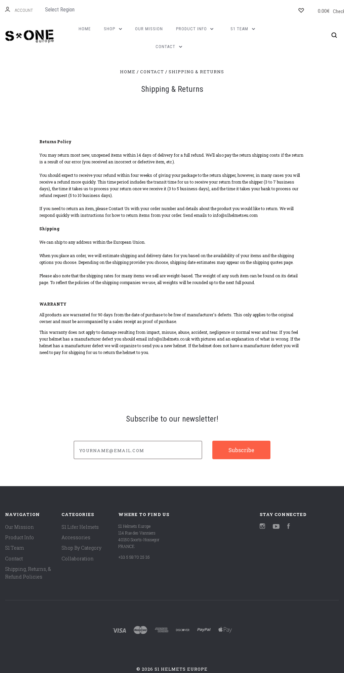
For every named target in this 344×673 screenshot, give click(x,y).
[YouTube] (276, 527)
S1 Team (240, 28)
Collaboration (77, 558)
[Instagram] (262, 527)
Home (85, 28)
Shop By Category (81, 548)
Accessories (75, 537)
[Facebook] (288, 527)
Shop (110, 28)
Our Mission (149, 28)
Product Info (192, 28)
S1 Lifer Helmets (80, 527)
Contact (166, 46)
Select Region (60, 9)
